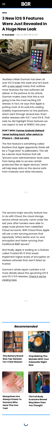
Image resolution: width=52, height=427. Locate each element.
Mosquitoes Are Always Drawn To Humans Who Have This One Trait (12, 402)
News (4, 13)
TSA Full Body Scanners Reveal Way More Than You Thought (38, 401)
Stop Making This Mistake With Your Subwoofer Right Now (39, 360)
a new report (15, 86)
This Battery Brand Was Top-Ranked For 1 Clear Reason (13, 359)
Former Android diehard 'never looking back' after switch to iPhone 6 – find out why (23, 134)
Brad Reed (9, 35)
